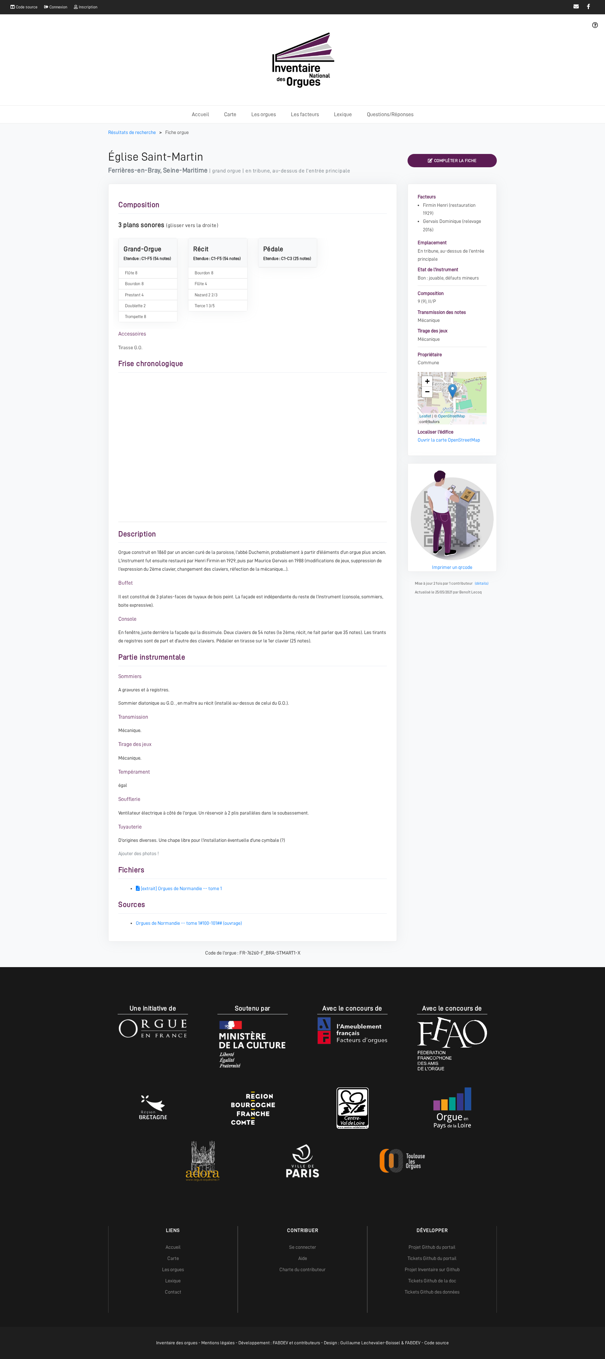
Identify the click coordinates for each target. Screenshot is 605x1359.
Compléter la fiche (455, 161)
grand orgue (226, 171)
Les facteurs (305, 114)
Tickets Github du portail (432, 1258)
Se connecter (302, 1247)
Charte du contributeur (302, 1269)
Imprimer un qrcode (452, 567)
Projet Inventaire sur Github (432, 1269)
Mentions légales (218, 1342)
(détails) (481, 583)
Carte (230, 114)
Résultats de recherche (132, 132)
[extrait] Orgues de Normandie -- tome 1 (181, 888)
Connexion (57, 7)
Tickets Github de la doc (432, 1280)
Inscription (87, 7)
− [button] (427, 391)
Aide (302, 1258)
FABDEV (280, 1342)
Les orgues (263, 114)
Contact (173, 1291)
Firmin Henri (435, 205)
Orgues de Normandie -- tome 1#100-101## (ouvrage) (189, 923)
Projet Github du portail (432, 1247)
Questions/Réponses (390, 114)
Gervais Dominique (442, 221)
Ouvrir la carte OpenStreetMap (449, 439)
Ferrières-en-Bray (134, 170)
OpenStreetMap (451, 415)
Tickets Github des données (432, 1291)
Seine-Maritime (185, 170)
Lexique (343, 114)
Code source (26, 7)
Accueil (200, 114)
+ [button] (427, 381)
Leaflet (425, 415)
